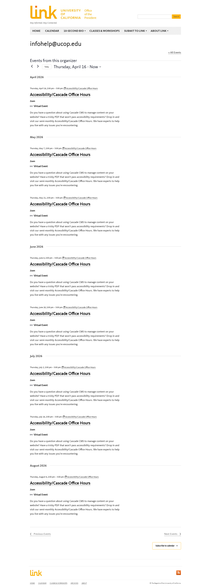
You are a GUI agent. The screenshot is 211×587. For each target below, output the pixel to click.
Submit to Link (133, 31)
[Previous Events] (32, 66)
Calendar (52, 31)
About (84, 583)
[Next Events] (38, 66)
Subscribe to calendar (165, 545)
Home (36, 31)
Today (46, 67)
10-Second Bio (72, 31)
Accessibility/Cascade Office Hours (60, 94)
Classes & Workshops (104, 31)
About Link (157, 31)
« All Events (174, 52)
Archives (74, 583)
